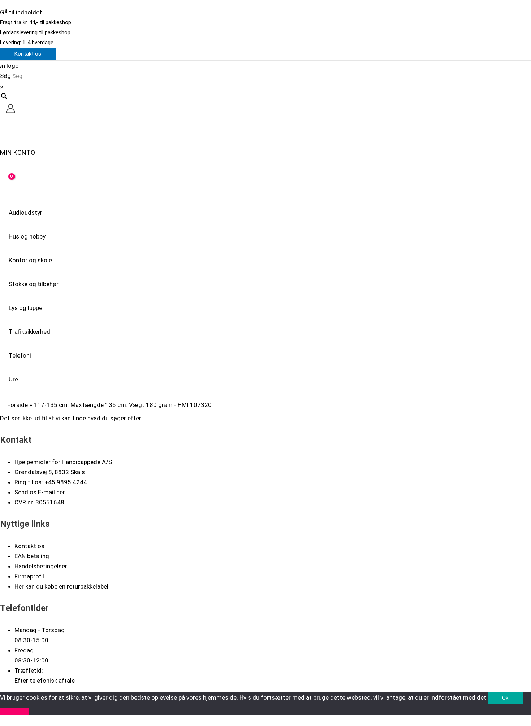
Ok (505, 698)
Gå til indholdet (21, 12)
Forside (17, 404)
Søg (5, 75)
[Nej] (14, 711)
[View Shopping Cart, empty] (6, 182)
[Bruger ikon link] (10, 110)
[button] (28, 54)
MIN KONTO (17, 152)
